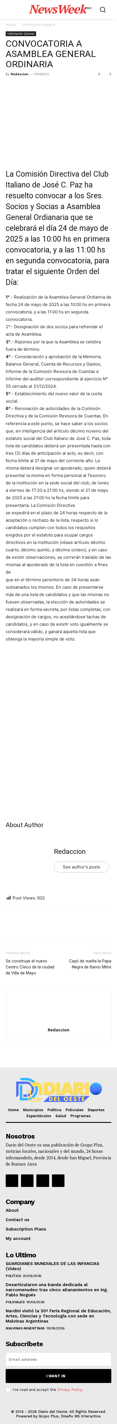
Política (13, 1276)
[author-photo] (58, 1021)
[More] (64, 87)
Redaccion (19, 74)
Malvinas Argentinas (25, 1328)
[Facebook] (11, 87)
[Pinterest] (37, 87)
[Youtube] (58, 1180)
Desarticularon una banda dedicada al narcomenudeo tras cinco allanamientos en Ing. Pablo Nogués (57, 1289)
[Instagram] (27, 1180)
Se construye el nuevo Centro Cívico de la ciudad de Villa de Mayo (30, 967)
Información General (38, 24)
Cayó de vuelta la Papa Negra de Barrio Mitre (90, 964)
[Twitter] (24, 87)
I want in (55, 1376)
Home (11, 24)
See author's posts (81, 867)
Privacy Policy (69, 1390)
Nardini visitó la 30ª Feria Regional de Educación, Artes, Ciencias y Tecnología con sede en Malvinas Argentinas (58, 1316)
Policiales (15, 1302)
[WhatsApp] (50, 87)
